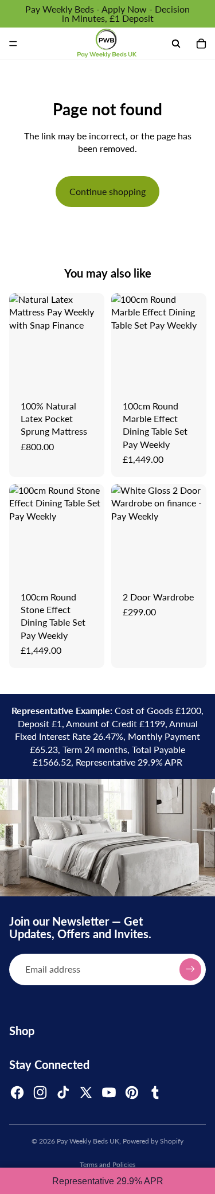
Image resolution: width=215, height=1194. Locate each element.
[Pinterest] (132, 1092)
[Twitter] (86, 1092)
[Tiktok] (63, 1092)
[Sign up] (190, 969)
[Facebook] (17, 1092)
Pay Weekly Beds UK (88, 1141)
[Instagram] (40, 1092)
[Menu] (13, 43)
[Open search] (176, 43)
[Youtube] (109, 1092)
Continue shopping (107, 191)
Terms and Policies (107, 1164)
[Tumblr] (155, 1092)
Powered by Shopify (153, 1141)
